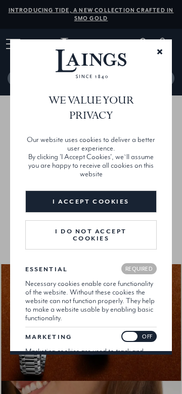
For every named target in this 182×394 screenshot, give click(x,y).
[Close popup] (160, 51)
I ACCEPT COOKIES (91, 201)
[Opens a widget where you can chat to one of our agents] (144, 376)
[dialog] (91, 197)
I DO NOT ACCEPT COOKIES (91, 235)
